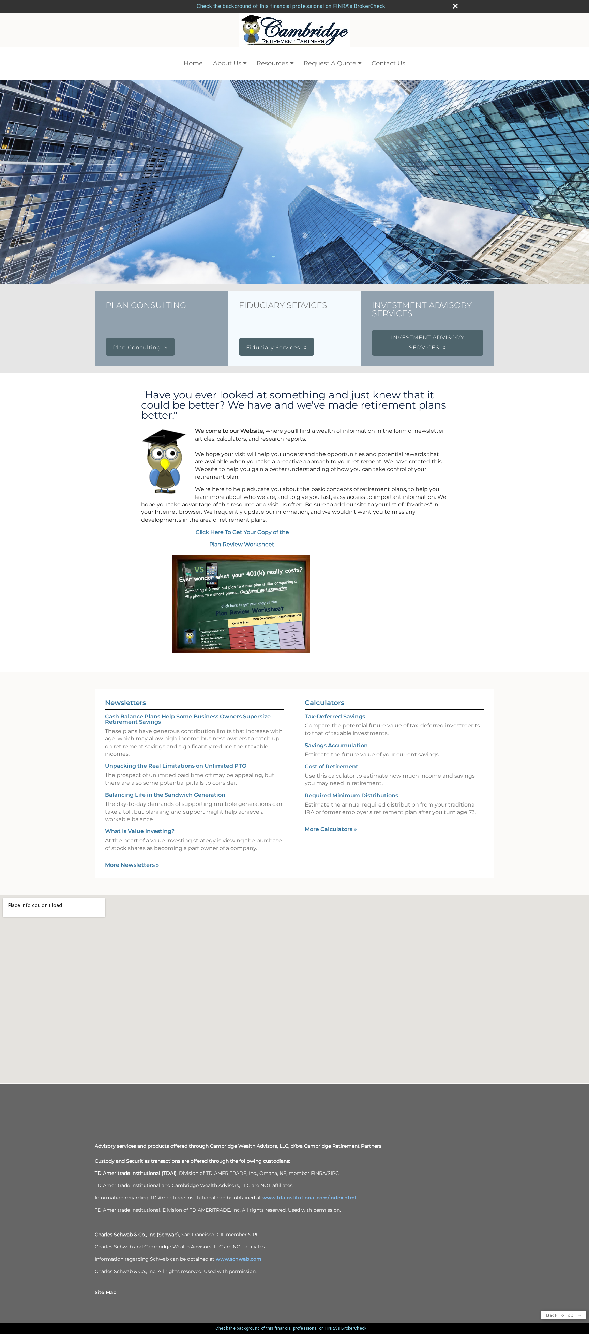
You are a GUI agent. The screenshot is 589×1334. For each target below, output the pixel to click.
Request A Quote (330, 63)
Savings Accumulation (336, 745)
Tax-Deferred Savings (335, 716)
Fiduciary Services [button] (273, 347)
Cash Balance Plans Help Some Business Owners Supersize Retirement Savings (188, 719)
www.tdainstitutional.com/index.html (309, 1198)
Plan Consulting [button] (137, 347)
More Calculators (331, 829)
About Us (227, 63)
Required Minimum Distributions (351, 795)
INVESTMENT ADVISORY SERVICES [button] (427, 342)
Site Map (106, 1292)
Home (193, 63)
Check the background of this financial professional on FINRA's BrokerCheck (291, 6)
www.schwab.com (238, 1259)
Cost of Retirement (331, 766)
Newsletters (125, 703)
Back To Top (560, 1315)
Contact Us (388, 63)
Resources (272, 63)
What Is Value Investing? (140, 831)
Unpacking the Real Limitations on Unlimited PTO (175, 766)
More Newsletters (132, 865)
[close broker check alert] (455, 6)
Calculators (324, 703)
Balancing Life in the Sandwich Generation (165, 795)
